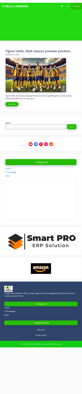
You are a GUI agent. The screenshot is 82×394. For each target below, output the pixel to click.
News (7, 176)
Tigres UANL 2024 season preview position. (38, 51)
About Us (41, 329)
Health (8, 168)
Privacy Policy (41, 335)
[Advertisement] (41, 26)
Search (8, 123)
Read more (12, 104)
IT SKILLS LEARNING (15, 6)
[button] (68, 6)
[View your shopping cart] (62, 6)
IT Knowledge (10, 172)
